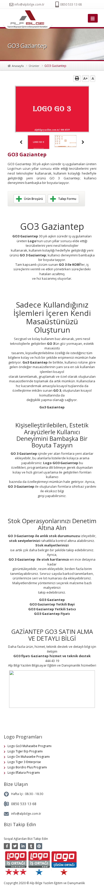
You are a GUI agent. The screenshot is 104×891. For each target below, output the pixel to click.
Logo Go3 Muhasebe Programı (29, 746)
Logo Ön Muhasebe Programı (29, 756)
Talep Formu (67, 199)
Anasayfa (18, 66)
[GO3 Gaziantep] (29, 19)
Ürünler (34, 66)
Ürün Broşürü (33, 199)
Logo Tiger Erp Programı (25, 751)
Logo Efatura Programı (24, 772)
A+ (85, 78)
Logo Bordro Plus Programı (27, 767)
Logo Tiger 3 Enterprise (24, 762)
